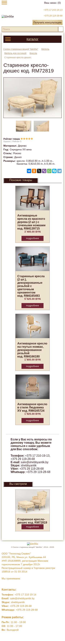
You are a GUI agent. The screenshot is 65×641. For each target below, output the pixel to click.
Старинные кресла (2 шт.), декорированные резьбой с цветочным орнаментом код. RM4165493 (31, 286)
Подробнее (32, 238)
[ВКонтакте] (29, 171)
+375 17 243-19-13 (53, 10)
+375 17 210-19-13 (37, 455)
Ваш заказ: (52, 2)
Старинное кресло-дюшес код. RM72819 (32, 521)
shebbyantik (28, 465)
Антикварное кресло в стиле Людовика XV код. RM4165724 (32, 407)
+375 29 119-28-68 (53, 15)
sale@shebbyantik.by (34, 462)
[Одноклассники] (34, 171)
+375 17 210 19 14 (25, 594)
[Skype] (54, 171)
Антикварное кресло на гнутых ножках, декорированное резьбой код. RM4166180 (32, 350)
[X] (39, 171)
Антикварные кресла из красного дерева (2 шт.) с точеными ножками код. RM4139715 (31, 222)
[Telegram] (59, 171)
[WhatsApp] (49, 171)
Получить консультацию (47, 22)
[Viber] (44, 171)
